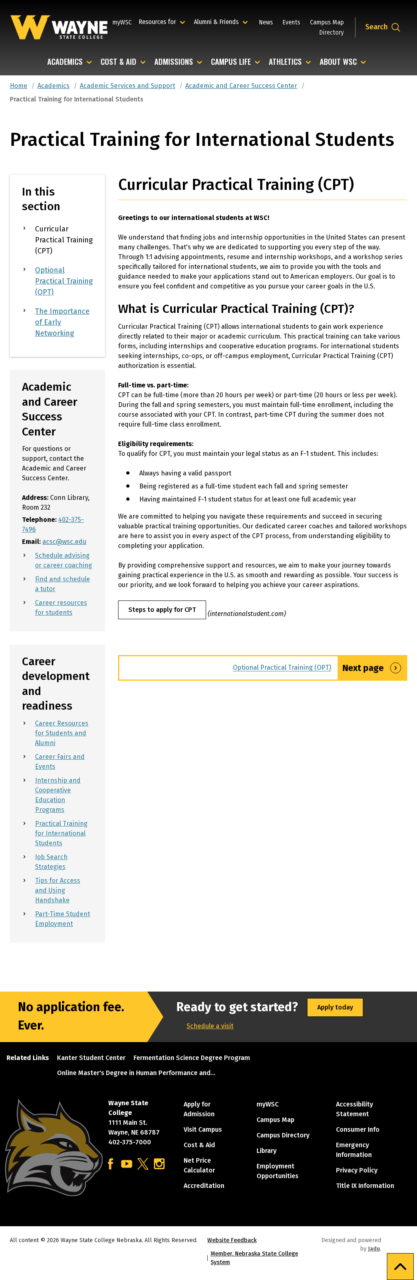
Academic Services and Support (127, 86)
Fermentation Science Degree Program (192, 1058)
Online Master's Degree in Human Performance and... (136, 1073)
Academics (65, 62)
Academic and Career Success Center (241, 86)
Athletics (285, 62)
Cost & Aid (118, 62)
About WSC (338, 62)
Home (18, 86)
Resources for (163, 22)
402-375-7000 (129, 1142)
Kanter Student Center (91, 1058)
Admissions (173, 62)
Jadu (374, 1248)
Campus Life (231, 62)
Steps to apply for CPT (162, 610)
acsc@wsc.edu (64, 541)
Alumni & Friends (218, 22)
